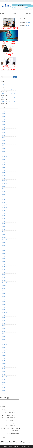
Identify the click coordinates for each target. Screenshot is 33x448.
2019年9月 (4, 242)
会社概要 (2, 13)
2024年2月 (4, 167)
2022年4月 (4, 191)
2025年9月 (4, 132)
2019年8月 (4, 245)
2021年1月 (4, 218)
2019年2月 (4, 248)
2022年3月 (4, 194)
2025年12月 (4, 127)
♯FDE (20, 442)
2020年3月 (4, 231)
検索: (1, 77)
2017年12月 (4, 264)
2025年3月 (4, 148)
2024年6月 (4, 159)
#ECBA (11, 441)
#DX (5, 441)
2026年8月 (4, 111)
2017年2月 (4, 274)
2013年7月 (4, 390)
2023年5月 (4, 175)
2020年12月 (4, 221)
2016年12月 (4, 280)
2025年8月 (4, 135)
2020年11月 (4, 223)
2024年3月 (4, 164)
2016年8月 (4, 291)
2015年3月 (4, 336)
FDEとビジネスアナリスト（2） (9, 97)
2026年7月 (4, 113)
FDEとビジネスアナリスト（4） (9, 89)
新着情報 (24, 442)
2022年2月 (4, 197)
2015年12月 (4, 312)
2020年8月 (4, 226)
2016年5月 (4, 299)
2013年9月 (4, 384)
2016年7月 (4, 293)
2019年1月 (4, 250)
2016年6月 (4, 296)
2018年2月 (4, 258)
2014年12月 (4, 344)
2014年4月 (4, 366)
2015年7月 (4, 325)
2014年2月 (4, 371)
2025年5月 (4, 143)
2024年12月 (4, 156)
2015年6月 (4, 328)
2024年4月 (4, 162)
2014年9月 (4, 352)
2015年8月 (4, 323)
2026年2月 (4, 124)
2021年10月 (4, 207)
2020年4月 (4, 229)
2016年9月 (4, 288)
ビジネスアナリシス (14, 13)
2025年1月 (4, 154)
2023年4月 (4, 178)
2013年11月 (4, 379)
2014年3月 (4, 368)
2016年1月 (4, 309)
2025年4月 (4, 145)
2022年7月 (4, 188)
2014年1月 (4, 374)
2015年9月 (4, 320)
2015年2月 (4, 339)
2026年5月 (4, 119)
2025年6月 (4, 140)
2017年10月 (4, 266)
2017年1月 (4, 277)
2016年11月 (4, 282)
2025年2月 (4, 151)
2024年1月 (4, 170)
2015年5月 (4, 331)
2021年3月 (4, 213)
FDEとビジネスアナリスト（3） (9, 93)
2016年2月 (4, 307)
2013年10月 (4, 382)
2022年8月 (4, 186)
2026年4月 (4, 121)
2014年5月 (4, 363)
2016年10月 (4, 285)
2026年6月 (4, 116)
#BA (1, 442)
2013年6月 (4, 393)
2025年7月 (4, 137)
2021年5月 (4, 210)
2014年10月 (4, 350)
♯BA (16, 442)
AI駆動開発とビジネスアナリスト (9, 85)
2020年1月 (4, 234)
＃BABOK (28, 442)
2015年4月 (4, 333)
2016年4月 (4, 301)
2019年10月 (4, 239)
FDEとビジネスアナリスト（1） (9, 101)
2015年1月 (4, 342)
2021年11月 (4, 205)
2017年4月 (4, 269)
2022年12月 (4, 180)
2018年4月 (4, 256)
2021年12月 (4, 202)
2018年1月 (4, 261)
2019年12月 (4, 237)
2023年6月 (4, 172)
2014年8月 (4, 355)
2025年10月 (4, 129)
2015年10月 (4, 317)
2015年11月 (4, 315)
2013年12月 (4, 376)
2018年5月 (4, 253)
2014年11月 (4, 347)
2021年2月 (4, 215)
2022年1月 (4, 199)
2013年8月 (4, 387)
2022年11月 (4, 183)
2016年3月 (4, 304)
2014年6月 (4, 360)
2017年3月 (4, 272)
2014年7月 (4, 358)
